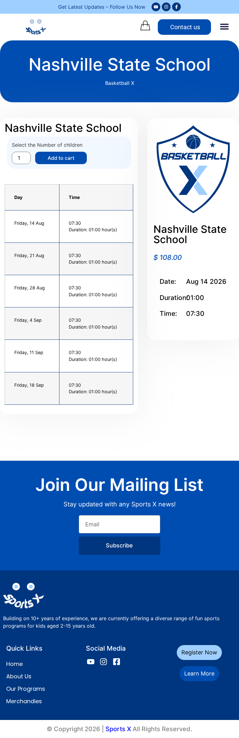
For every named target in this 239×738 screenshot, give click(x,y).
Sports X (118, 729)
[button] (224, 26)
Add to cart (61, 158)
